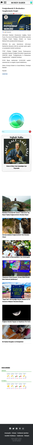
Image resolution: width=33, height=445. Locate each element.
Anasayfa (8, 433)
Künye (14, 433)
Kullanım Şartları (22, 433)
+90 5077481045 (16, 441)
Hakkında (20, 436)
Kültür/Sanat (17, 13)
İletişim (26, 436)
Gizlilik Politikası (10, 436)
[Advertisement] (16, 92)
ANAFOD (5, 74)
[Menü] (5, 2)
